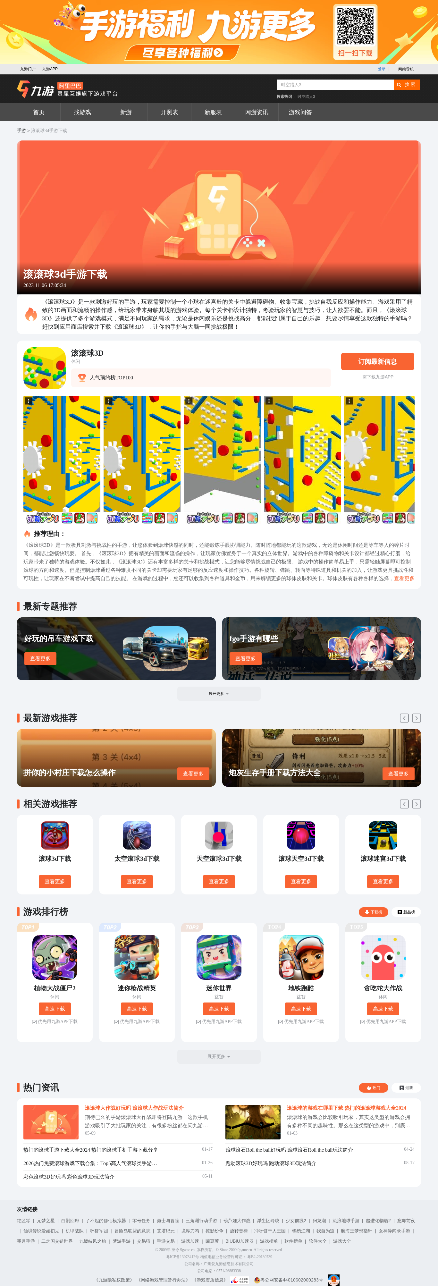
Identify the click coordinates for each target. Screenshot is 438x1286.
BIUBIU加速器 (239, 1241)
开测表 (169, 112)
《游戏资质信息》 (210, 1279)
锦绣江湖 (301, 1230)
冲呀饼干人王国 (270, 1230)
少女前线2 (296, 1220)
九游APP (50, 69)
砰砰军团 (99, 1230)
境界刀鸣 (190, 1230)
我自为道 (325, 1230)
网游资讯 (256, 112)
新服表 (213, 112)
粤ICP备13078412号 (182, 1257)
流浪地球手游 (346, 1220)
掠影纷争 (214, 1230)
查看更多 (40, 658)
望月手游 (26, 1241)
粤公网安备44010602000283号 (291, 1279)
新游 (126, 112)
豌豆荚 (212, 1241)
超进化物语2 (378, 1220)
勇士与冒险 (168, 1220)
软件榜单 (293, 1241)
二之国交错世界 (57, 1241)
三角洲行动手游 (201, 1220)
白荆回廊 (70, 1220)
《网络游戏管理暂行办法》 (163, 1279)
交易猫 (143, 1241)
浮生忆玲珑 (268, 1220)
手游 (21, 130)
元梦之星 (46, 1220)
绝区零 (23, 1220)
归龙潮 (319, 1220)
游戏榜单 (269, 1241)
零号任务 (141, 1220)
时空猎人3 (306, 96)
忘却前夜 (406, 1220)
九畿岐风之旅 (92, 1241)
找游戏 (82, 112)
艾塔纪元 (166, 1230)
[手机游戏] (67, 89)
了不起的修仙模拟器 (106, 1220)
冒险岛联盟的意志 (132, 1230)
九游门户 (28, 69)
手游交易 (166, 1241)
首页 (39, 112)
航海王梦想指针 (356, 1230)
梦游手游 (122, 1241)
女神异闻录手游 (394, 1230)
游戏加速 (190, 1241)
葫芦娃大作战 (236, 1220)
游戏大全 (342, 1241)
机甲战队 (75, 1230)
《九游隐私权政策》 (114, 1279)
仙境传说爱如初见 (41, 1230)
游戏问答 (300, 112)
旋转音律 (239, 1230)
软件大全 (318, 1241)
